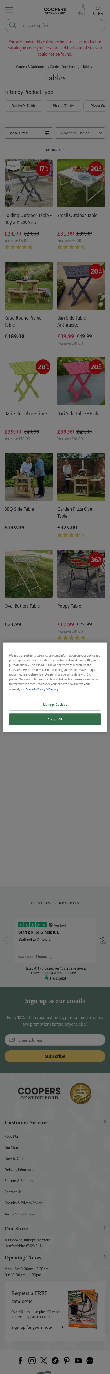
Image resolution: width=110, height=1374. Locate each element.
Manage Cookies (55, 704)
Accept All (55, 719)
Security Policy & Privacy (42, 689)
